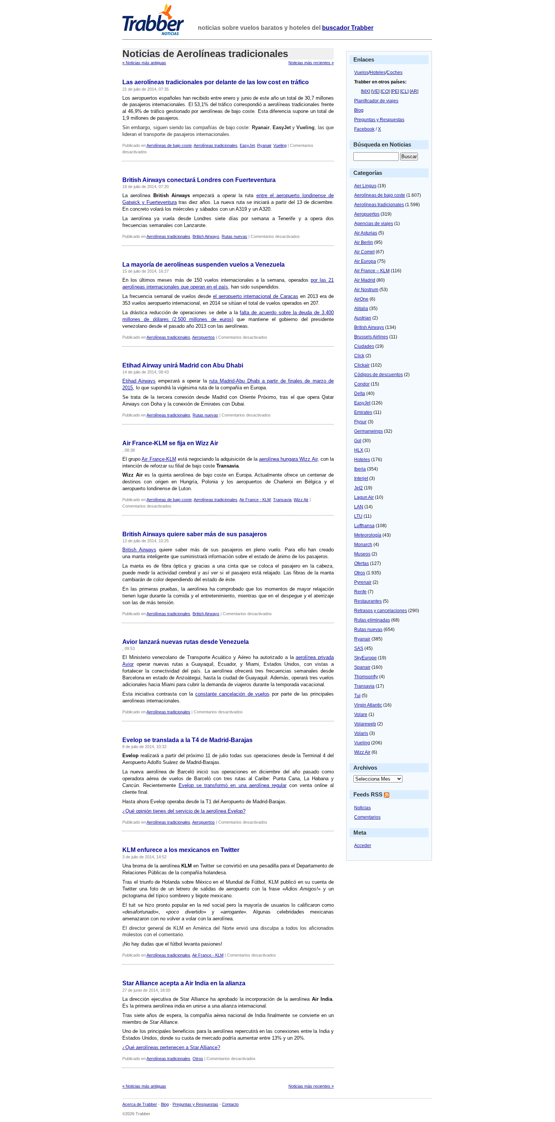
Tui (357, 695)
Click (359, 355)
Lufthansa (364, 525)
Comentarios (367, 817)
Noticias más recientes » (311, 62)
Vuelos (361, 72)
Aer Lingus (365, 185)
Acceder (362, 845)
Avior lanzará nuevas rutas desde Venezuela (185, 642)
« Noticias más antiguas (144, 62)
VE (375, 91)
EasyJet (247, 145)
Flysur (360, 421)
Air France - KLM (255, 499)
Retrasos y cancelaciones (380, 610)
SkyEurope (365, 658)
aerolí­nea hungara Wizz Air (288, 459)
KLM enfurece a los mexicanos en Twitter (180, 850)
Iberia (360, 469)
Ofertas (361, 563)
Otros (198, 1058)
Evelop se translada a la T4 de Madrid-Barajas (187, 740)
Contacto (230, 1104)
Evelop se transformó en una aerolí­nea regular (233, 785)
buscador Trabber (347, 28)
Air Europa (365, 261)
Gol (357, 440)
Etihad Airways (139, 381)
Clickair (362, 365)
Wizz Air (301, 499)
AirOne (361, 299)
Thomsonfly (366, 676)
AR (414, 91)
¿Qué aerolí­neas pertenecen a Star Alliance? (171, 1047)
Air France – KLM (372, 270)
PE (395, 91)
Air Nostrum (366, 289)
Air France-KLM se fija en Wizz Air (170, 443)
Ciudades (364, 346)
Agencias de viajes (373, 223)
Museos (362, 554)
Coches (394, 72)
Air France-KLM (159, 459)
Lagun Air (364, 497)
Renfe (360, 591)
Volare (360, 714)
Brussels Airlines (371, 337)
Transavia (282, 499)
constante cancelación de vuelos (232, 694)
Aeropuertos (203, 337)
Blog (359, 110)
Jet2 (358, 488)
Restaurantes (368, 601)
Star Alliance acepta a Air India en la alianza (183, 983)
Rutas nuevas (234, 236)
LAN (358, 506)
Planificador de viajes (376, 100)
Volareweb (365, 724)
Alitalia (361, 308)
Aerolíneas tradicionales (215, 145)
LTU (358, 516)
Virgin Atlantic (368, 705)
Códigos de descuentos (378, 374)
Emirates (363, 412)
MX (365, 91)
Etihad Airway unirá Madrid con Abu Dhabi (182, 365)
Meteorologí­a (367, 535)
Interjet (361, 478)
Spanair (362, 667)
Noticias (362, 807)
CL (404, 91)
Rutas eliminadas (372, 620)
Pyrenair (363, 582)
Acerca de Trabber (139, 1104)
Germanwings (368, 431)
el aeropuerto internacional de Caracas (255, 296)
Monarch (363, 544)
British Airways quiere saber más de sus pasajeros (194, 534)
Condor (362, 384)
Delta (359, 393)
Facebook (364, 129)
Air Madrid (364, 280)
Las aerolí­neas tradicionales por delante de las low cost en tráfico (215, 82)
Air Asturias (365, 233)
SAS (358, 648)
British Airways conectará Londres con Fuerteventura (199, 180)
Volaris (361, 733)
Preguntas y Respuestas (379, 119)
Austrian (362, 318)
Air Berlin (363, 242)
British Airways (206, 236)
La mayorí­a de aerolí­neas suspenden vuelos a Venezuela (203, 264)
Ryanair (264, 145)
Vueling (280, 145)
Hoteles (377, 72)
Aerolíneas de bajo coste (169, 145)
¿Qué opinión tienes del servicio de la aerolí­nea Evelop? (183, 811)
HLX (358, 450)
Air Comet (364, 252)
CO (385, 91)
